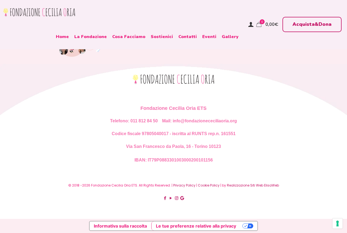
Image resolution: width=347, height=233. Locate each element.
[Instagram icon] (177, 198)
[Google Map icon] (182, 198)
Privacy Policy (184, 185)
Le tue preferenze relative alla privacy (196, 226)
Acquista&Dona (312, 24)
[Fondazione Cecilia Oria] (39, 12)
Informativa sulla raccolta (120, 226)
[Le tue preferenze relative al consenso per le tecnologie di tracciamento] (337, 223)
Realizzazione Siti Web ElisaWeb (253, 185)
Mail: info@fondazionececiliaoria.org (199, 121)
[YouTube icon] (171, 198)
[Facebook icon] (165, 198)
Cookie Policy (209, 185)
